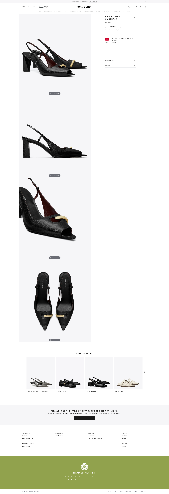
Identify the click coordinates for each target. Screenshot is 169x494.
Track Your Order (27, 441)
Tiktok (123, 441)
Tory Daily (91, 441)
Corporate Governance (140, 491)
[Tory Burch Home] (84, 7)
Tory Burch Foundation (95, 438)
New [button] (40, 11)
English (41, 6)
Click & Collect (26, 449)
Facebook (125, 435)
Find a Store (27, 6)
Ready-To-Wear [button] (88, 11)
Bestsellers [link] (48, 11)
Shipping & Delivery (28, 443)
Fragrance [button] (116, 11)
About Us (91, 433)
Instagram (125, 433)
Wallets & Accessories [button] (103, 11)
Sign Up (84, 418)
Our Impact (91, 435)
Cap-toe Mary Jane (62, 391)
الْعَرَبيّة (46, 7)
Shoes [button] (65, 11)
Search (132, 7)
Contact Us (25, 435)
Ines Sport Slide (119, 391)
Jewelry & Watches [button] (75, 11)
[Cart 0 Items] (144, 7)
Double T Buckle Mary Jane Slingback (38, 391)
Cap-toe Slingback (91, 391)
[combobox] (120, 34)
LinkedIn (124, 446)
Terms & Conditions (125, 491)
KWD (34, 6)
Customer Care (26, 433)
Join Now (114, 42)
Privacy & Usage (112, 491)
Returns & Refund (27, 438)
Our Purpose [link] (126, 11)
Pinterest (124, 438)
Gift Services (59, 435)
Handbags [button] (57, 11)
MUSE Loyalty (26, 446)
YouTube (124, 443)
